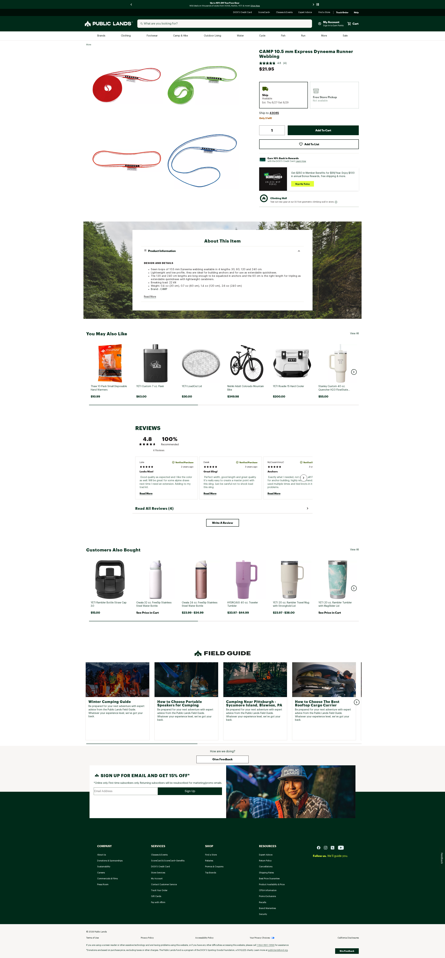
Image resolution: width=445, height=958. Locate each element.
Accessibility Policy (204, 938)
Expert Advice (305, 12)
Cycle (262, 35)
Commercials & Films (107, 879)
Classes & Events (284, 12)
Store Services (158, 873)
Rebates (209, 861)
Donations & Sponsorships (110, 861)
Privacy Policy (147, 938)
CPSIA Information (268, 890)
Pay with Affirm (158, 902)
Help (356, 12)
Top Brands (210, 873)
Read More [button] (150, 297)
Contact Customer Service (164, 884)
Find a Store (324, 12)
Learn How (301, 161)
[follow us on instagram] (326, 847)
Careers (101, 873)
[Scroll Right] (303, 477)
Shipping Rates (266, 873)
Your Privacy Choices (260, 938)
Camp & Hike (181, 35)
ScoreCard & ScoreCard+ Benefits (167, 861)
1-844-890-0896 (265, 945)
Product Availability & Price (272, 884)
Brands (101, 35)
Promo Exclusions (267, 896)
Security (263, 914)
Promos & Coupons (214, 867)
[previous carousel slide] (131, 4)
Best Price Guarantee (269, 879)
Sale (345, 35)
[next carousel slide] (314, 4)
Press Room (102, 884)
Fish (283, 35)
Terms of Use (92, 938)
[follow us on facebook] (320, 847)
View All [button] (354, 333)
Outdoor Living (213, 35)
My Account (157, 879)
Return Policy (265, 861)
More (324, 35)
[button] (274, 113)
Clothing (126, 35)
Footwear (152, 35)
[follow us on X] (333, 847)
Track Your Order (159, 890)
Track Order (342, 12)
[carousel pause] (318, 4)
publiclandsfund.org (278, 950)
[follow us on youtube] (340, 847)
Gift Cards (156, 896)
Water (240, 35)
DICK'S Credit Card (243, 12)
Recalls (262, 902)
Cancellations (265, 867)
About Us (101, 855)
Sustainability (103, 867)
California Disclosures (348, 938)
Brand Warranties (267, 908)
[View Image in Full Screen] (126, 85)
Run (303, 35)
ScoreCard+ (264, 12)
